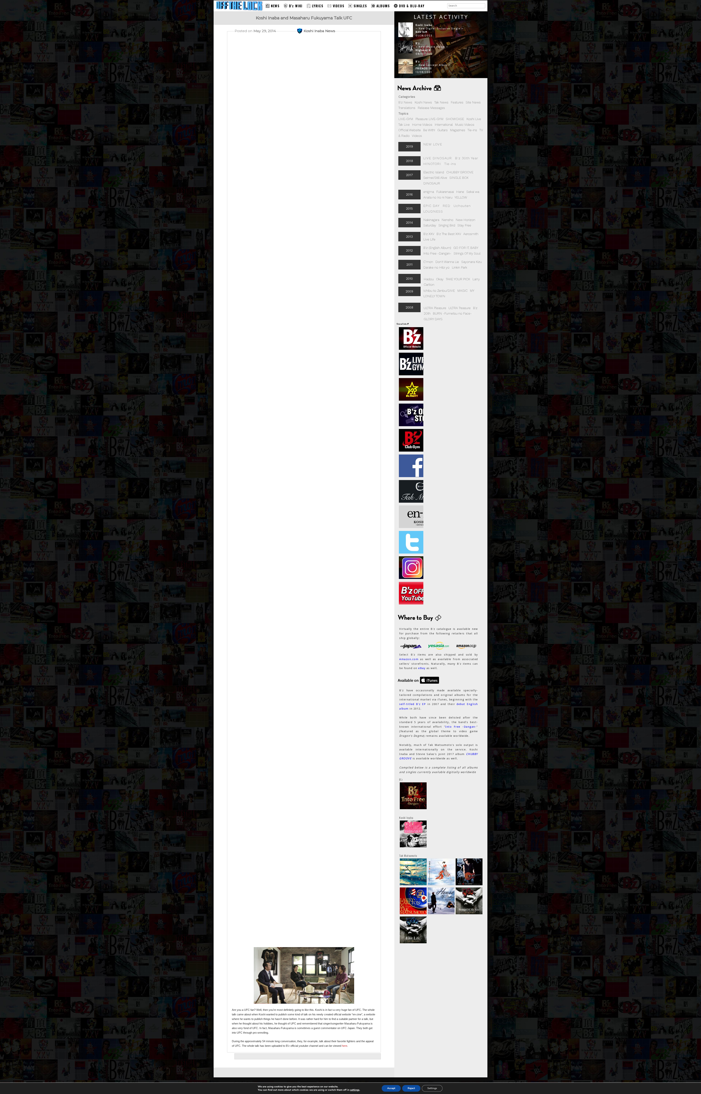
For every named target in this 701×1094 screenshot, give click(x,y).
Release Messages (431, 108)
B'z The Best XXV (448, 234)
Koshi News (423, 102)
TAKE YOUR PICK (458, 279)
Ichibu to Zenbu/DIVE (439, 290)
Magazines (457, 130)
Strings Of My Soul (467, 253)
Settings (432, 1088)
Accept (391, 1088)
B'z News (405, 102)
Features (457, 102)
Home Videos (422, 124)
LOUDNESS (433, 211)
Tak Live (404, 124)
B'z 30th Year (466, 158)
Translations (406, 108)
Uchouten (462, 206)
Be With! (429, 130)
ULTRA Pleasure (435, 308)
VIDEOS (338, 5)
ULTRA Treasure (460, 308)
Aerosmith (470, 234)
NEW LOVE (432, 144)
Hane (460, 192)
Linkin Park (459, 267)
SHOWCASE (455, 119)
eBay (421, 668)
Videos (417, 136)
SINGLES (360, 5)
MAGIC (462, 290)
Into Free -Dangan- (437, 253)
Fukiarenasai (445, 192)
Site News (473, 102)
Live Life (429, 239)
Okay (439, 279)
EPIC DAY (431, 206)
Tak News (441, 102)
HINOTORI (432, 164)
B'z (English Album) (437, 248)
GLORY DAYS (433, 319)
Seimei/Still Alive (435, 178)
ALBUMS (383, 5)
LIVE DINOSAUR (437, 158)
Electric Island (433, 172)
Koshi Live (473, 119)
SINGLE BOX (458, 178)
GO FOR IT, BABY (465, 248)
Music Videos (464, 124)
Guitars (442, 130)
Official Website (409, 130)
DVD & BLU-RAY (411, 5)
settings (354, 1090)
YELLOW (461, 197)
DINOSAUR (431, 183)
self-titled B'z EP (412, 704)
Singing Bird (446, 225)
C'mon (428, 262)
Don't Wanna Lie (447, 262)
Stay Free (464, 225)
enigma (428, 192)
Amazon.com (408, 659)
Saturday (429, 225)
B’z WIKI (295, 5)
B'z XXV (428, 234)
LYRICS (317, 5)
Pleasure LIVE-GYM (429, 119)
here (344, 1045)
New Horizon (465, 220)
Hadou (429, 279)
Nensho (447, 220)
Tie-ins (472, 130)
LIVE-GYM (405, 119)
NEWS (275, 5)
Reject (411, 1088)
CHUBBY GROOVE (459, 172)
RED (446, 206)
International (444, 124)
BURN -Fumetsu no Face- (452, 313)
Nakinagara (431, 220)
